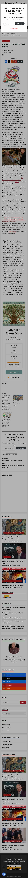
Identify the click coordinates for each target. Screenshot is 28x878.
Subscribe (20, 23)
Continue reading (14, 28)
